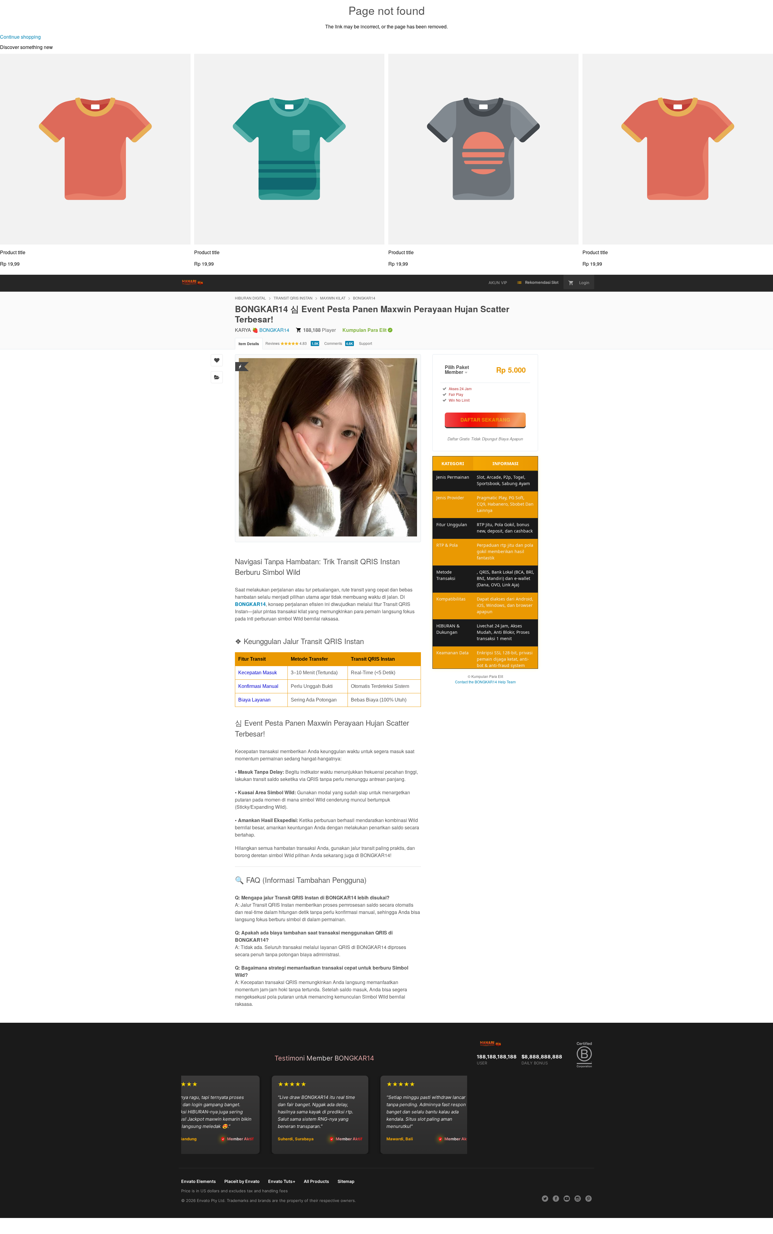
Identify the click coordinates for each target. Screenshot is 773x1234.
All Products (316, 1181)
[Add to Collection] (217, 377)
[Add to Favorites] (217, 360)
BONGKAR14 (364, 297)
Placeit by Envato (242, 1181)
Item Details (249, 343)
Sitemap (346, 1181)
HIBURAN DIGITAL (250, 297)
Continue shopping (20, 36)
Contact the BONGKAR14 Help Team (485, 681)
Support (365, 343)
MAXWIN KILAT (332, 297)
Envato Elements (198, 1181)
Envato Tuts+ (281, 1181)
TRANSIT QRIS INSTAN (293, 297)
